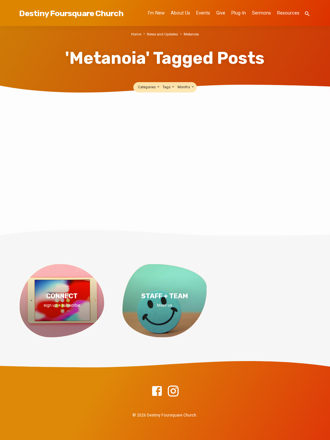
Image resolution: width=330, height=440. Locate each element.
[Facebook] (156, 391)
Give (220, 13)
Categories (147, 87)
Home (136, 34)
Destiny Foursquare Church (71, 13)
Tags (166, 87)
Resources (288, 13)
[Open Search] (307, 14)
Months (184, 87)
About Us (180, 13)
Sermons (261, 13)
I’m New (156, 13)
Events (203, 13)
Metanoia (191, 34)
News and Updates (162, 34)
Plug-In (238, 13)
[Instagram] (173, 391)
